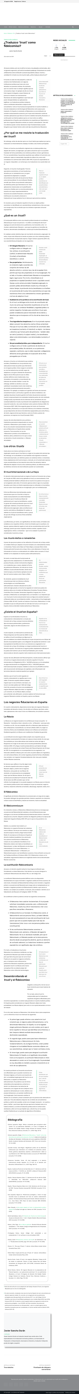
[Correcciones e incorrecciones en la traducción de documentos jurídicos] (56, 136)
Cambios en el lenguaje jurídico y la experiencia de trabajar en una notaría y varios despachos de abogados (68, 103)
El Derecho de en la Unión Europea (34, 1216)
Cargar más (63, 144)
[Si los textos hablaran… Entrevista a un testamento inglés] (56, 128)
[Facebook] (64, 1)
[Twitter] (69, 1)
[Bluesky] (67, 1)
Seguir (64, 45)
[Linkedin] (19, 62)
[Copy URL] (23, 62)
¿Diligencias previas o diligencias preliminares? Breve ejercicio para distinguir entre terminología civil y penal (67, 120)
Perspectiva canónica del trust (25, 1239)
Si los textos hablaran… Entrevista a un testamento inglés (67, 129)
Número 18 (11, 33)
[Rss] (73, 1)
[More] (28, 62)
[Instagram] (71, 1)
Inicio (5, 33)
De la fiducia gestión (25, 1224)
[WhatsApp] (15, 62)
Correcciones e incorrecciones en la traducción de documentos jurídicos (67, 137)
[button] (73, 27)
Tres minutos (8, 1367)
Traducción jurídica (11, 39)
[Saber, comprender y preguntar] (56, 111)
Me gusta (56, 45)
